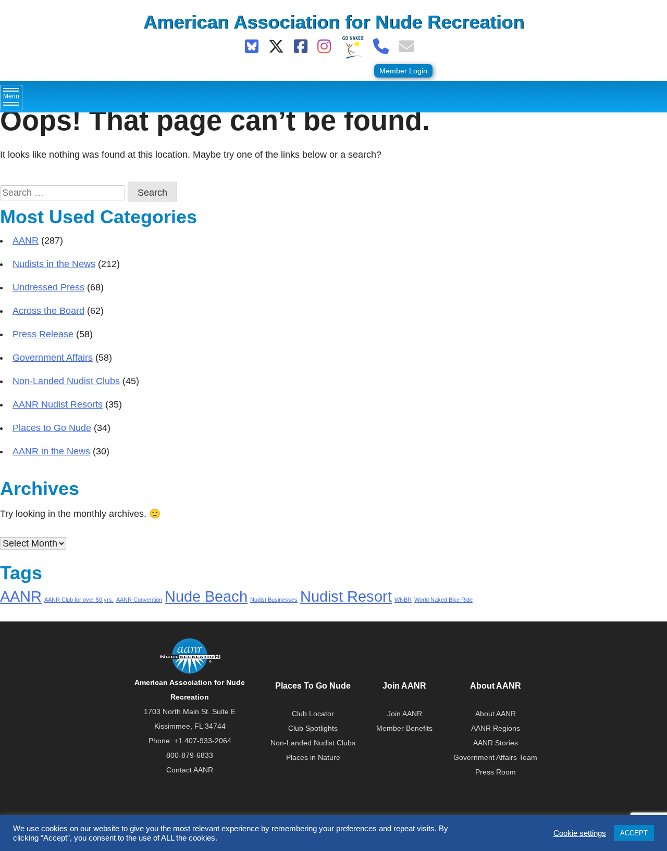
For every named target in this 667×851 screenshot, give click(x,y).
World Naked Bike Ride (443, 599)
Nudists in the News (54, 264)
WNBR (403, 599)
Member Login (403, 71)
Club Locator (313, 713)
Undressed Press (48, 287)
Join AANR (404, 713)
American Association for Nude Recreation (333, 22)
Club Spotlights (313, 728)
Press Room (495, 772)
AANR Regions (495, 728)
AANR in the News (51, 451)
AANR (26, 240)
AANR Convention (139, 599)
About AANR (495, 713)
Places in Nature (313, 757)
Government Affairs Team (495, 757)
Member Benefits (404, 728)
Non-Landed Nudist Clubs (66, 381)
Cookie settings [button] (579, 833)
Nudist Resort (346, 596)
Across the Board (48, 311)
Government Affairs (53, 357)
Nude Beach (206, 596)
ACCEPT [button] (634, 833)
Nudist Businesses (274, 599)
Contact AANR (189, 770)
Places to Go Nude (52, 428)
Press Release (43, 334)
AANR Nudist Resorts (58, 404)
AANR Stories (495, 743)
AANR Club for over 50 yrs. (79, 599)
